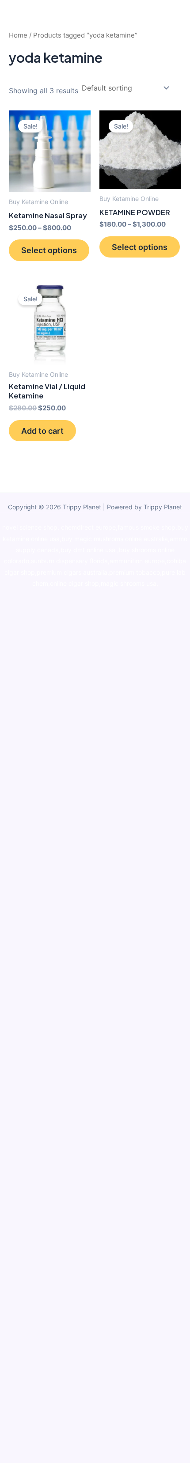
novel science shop (29, 527)
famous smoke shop (146, 527)
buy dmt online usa (89, 549)
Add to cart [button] (42, 431)
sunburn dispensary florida (69, 561)
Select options (49, 250)
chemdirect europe (88, 527)
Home (18, 35)
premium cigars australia (72, 572)
